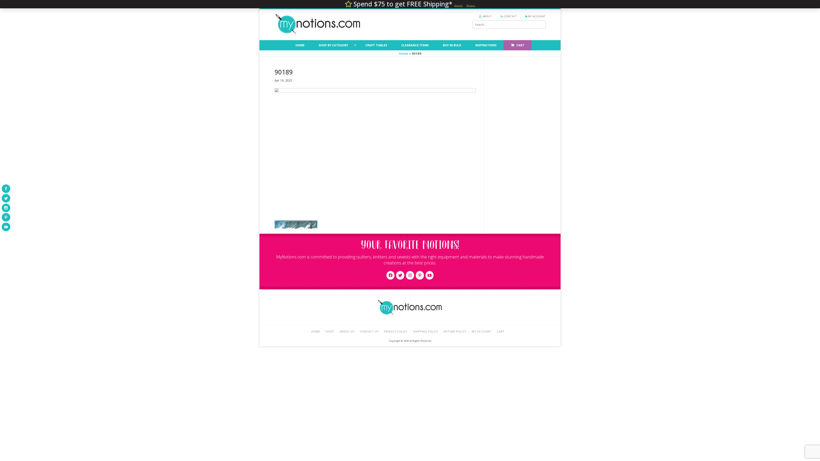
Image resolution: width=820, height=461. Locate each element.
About (487, 16)
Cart (500, 331)
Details (458, 5)
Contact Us (369, 331)
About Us (347, 331)
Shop (330, 331)
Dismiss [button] (471, 5)
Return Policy (455, 331)
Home (403, 53)
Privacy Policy (395, 331)
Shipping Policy (425, 331)
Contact (510, 16)
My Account (537, 16)
